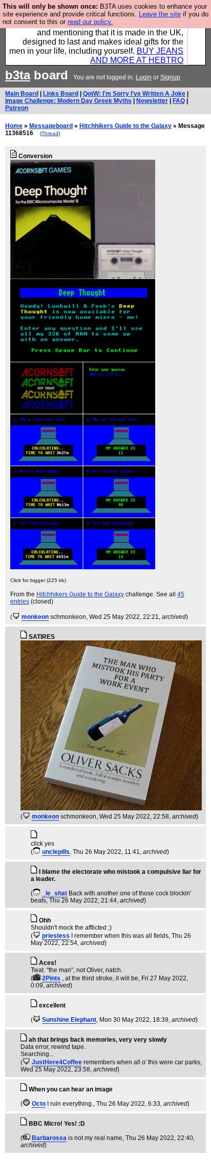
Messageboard (51, 126)
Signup (170, 77)
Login (144, 77)
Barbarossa (49, 1138)
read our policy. (90, 22)
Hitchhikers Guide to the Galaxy (125, 126)
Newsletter (152, 100)
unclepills (56, 851)
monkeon (35, 616)
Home (14, 126)
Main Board (21, 93)
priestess (56, 935)
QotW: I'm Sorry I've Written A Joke (134, 93)
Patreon (16, 108)
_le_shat (54, 893)
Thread (49, 133)
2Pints (51, 978)
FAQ (179, 100)
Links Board (60, 93)
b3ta (17, 75)
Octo (39, 1103)
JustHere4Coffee (57, 1062)
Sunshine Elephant (69, 1019)
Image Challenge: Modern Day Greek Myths (68, 100)
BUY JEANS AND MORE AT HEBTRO (136, 56)
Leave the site (160, 14)
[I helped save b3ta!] (16, 616)
